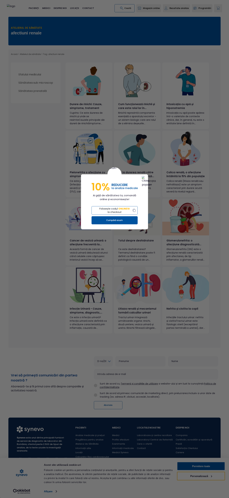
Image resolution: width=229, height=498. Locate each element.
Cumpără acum (114, 220)
